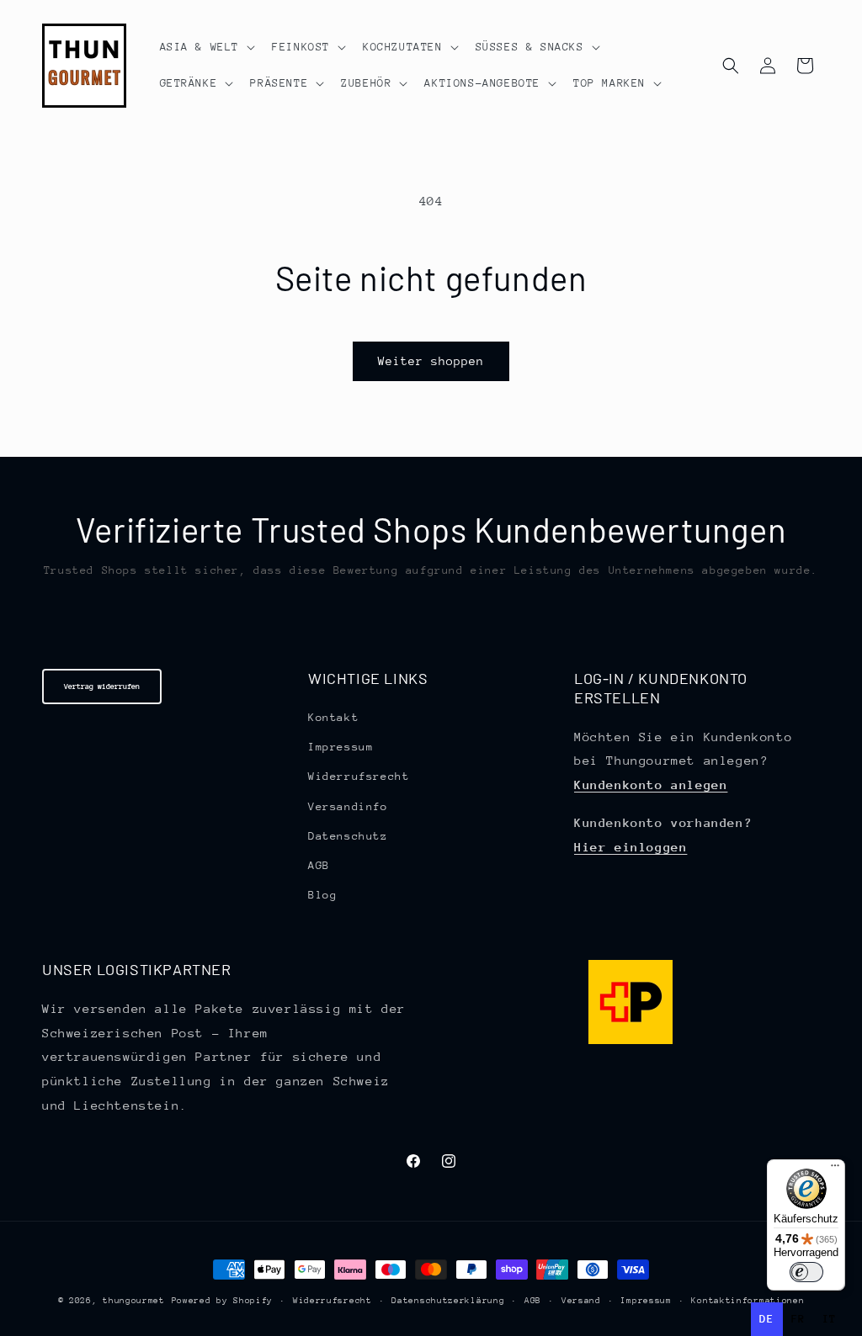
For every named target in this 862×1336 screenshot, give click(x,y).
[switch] (806, 1272)
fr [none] (798, 1318)
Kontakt (333, 717)
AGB (319, 865)
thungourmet (134, 1301)
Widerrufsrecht (358, 776)
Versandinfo (348, 806)
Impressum (340, 746)
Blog (322, 894)
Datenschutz (348, 836)
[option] (798, 1319)
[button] (206, 47)
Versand (581, 1301)
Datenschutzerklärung (447, 1301)
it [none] (829, 1318)
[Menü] (835, 1169)
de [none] (766, 1318)
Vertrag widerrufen (102, 686)
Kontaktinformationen (747, 1301)
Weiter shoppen (431, 361)
